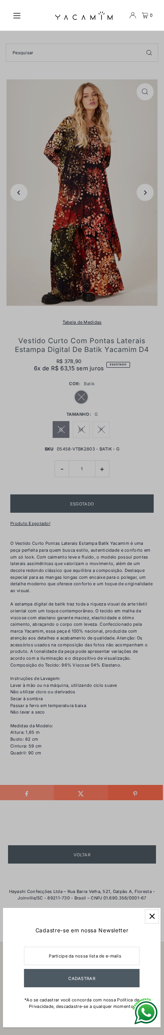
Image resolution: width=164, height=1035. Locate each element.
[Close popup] (152, 916)
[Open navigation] (30, 15)
